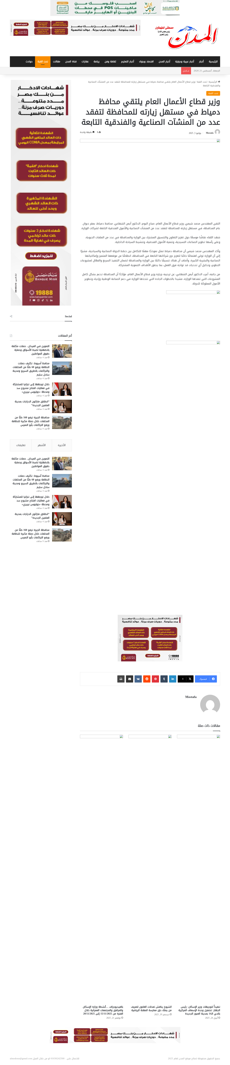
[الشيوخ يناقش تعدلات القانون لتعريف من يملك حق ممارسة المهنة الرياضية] (150, 869)
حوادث (29, 61)
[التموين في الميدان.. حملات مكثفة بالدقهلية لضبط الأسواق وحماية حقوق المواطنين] (62, 351)
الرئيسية (213, 61)
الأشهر (42, 445)
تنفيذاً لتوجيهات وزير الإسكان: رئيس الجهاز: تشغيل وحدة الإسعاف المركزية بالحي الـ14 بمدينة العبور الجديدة (199, 1010)
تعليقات (21, 445)
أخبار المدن (164, 61)
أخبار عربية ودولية (184, 61)
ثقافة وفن (110, 61)
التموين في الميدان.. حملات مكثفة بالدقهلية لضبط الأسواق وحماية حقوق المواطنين (30, 350)
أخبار (201, 61)
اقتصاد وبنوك (146, 61)
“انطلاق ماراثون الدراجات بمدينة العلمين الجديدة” (32, 403)
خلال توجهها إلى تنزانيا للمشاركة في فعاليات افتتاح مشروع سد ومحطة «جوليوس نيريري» (31, 388)
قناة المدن (71, 61)
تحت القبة (43, 61)
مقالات (56, 61)
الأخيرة (62, 445)
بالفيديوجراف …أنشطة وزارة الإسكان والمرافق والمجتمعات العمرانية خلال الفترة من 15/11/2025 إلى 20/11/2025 (103, 1010)
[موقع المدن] (187, 36)
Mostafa (209, 133)
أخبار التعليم (127, 61)
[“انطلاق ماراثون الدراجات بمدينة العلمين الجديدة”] (62, 406)
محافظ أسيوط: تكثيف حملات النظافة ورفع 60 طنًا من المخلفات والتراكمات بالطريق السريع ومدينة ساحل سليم (31, 369)
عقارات (85, 61)
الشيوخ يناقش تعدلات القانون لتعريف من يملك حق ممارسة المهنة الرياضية (151, 1008)
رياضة (97, 61)
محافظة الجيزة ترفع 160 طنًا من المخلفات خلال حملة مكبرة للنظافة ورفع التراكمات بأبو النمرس (30, 421)
